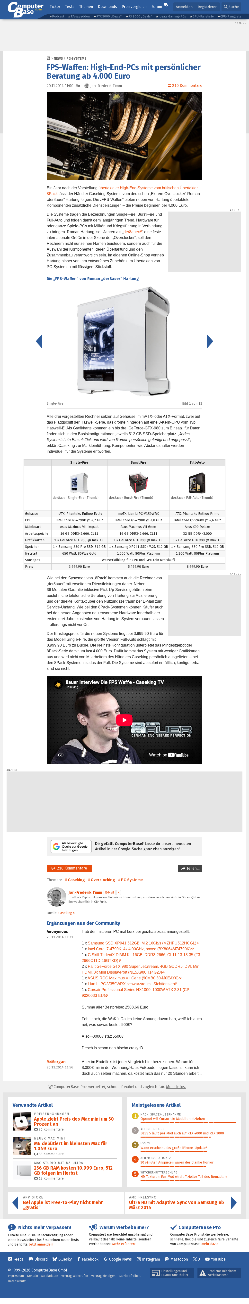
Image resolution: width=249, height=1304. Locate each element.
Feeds (18, 1259)
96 (51, 1129)
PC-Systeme (76, 59)
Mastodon (179, 1259)
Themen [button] (86, 6)
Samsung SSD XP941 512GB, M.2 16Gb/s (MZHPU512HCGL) (142, 943)
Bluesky (65, 1259)
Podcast (58, 16)
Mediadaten (49, 1276)
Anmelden (184, 7)
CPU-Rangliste (230, 16)
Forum (156, 6)
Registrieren (207, 7)
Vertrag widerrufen (74, 1276)
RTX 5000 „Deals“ (109, 16)
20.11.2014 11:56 (60, 1067)
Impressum (16, 1276)
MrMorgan (56, 1061)
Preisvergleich (134, 6)
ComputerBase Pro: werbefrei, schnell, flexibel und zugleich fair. (119, 1086)
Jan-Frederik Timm (85, 892)
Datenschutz (17, 1281)
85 (51, 1154)
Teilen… (192, 868)
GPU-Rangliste (203, 16)
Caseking (76, 880)
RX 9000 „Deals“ (140, 16)
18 (51, 1178)
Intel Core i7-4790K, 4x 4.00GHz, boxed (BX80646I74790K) (139, 949)
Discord (41, 1259)
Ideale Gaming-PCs (172, 16)
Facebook (90, 1259)
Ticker (55, 6)
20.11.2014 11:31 (60, 937)
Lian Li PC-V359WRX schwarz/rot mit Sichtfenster (131, 984)
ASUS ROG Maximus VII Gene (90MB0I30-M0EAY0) (133, 978)
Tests (69, 6)
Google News (120, 1259)
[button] (231, 6)
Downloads (107, 6)
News (58, 59)
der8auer (131, 232)
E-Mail (109, 892)
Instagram (151, 1259)
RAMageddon (80, 16)
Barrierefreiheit (130, 1276)
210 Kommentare (71, 868)
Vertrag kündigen (103, 1276)
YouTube (218, 1259)
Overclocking (103, 880)
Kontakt (32, 1276)
